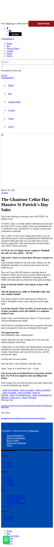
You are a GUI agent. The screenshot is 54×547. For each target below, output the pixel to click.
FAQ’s (9, 56)
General (4, 193)
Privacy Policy (13, 440)
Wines (9, 466)
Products (10, 482)
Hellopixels (34, 431)
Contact (10, 51)
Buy (8, 46)
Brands (10, 480)
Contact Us (11, 485)
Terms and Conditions (16, 443)
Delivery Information (16, 438)
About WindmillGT (15, 435)
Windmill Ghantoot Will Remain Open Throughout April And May (23, 418)
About (9, 53)
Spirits (9, 464)
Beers (9, 461)
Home (9, 43)
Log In (4, 75)
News (9, 519)
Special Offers (13, 48)
